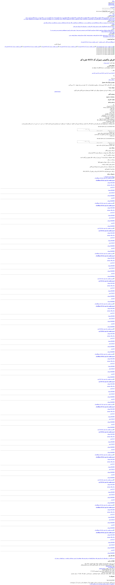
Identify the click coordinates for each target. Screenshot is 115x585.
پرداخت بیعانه (111, 79)
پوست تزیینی (103, 22)
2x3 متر (97, 73)
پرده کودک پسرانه (96, 30)
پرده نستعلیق (66, 30)
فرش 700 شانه (82, 17)
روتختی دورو (72, 35)
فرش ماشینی (111, 15)
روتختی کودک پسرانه (85, 35)
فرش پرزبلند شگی (37, 17)
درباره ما (102, 558)
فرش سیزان (106, 62)
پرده (113, 27)
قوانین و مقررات (58, 558)
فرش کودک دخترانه (72, 19)
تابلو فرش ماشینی (102, 19)
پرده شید (61, 30)
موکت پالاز (93, 26)
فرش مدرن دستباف (84, 22)
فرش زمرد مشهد (53, 19)
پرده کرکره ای (111, 31)
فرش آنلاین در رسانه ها (109, 558)
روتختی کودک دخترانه (100, 35)
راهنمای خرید (89, 558)
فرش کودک (87, 19)
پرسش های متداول (96, 558)
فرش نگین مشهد (40, 19)
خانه (113, 13)
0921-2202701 (109, 566)
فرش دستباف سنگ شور (48, 22)
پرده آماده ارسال (105, 31)
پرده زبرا (52, 30)
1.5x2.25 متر (111, 73)
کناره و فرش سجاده (110, 19)
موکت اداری (82, 26)
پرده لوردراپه (71, 30)
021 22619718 (111, 3)
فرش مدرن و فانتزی (45, 17)
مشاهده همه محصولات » (109, 176)
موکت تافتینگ (107, 26)
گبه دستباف (98, 22)
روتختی (113, 35)
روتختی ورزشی (108, 35)
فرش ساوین (46, 19)
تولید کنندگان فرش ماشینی (62, 19)
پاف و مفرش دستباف (58, 22)
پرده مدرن (80, 30)
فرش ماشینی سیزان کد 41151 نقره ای (89, 41)
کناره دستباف (77, 22)
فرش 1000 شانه (88, 17)
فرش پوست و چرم (110, 22)
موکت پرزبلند (88, 26)
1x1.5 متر (106, 73)
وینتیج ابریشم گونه (53, 17)
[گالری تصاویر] (105, 46)
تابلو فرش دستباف (92, 22)
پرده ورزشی (56, 30)
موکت (113, 24)
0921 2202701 (111, 4)
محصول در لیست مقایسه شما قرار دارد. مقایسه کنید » (102, 583)
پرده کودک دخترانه (104, 30)
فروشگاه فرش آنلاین (109, 41)
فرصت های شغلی (83, 558)
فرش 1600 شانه (68, 17)
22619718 (57, 91)
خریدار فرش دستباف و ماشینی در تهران (70, 558)
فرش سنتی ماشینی (110, 17)
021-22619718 (111, 567)
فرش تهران (34, 19)
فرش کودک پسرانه (81, 19)
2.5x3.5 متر (101, 73)
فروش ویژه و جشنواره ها (108, 36)
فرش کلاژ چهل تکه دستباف (69, 22)
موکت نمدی (112, 26)
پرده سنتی (84, 30)
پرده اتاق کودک (111, 30)
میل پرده (76, 30)
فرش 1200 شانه (95, 17)
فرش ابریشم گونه (61, 17)
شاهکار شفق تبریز (28, 19)
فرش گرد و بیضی (29, 17)
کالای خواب (111, 32)
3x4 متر (93, 73)
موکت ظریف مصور (99, 26)
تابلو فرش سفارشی (94, 19)
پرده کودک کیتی (89, 30)
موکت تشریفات (76, 26)
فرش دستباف (111, 20)
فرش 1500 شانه (102, 17)
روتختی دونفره (93, 35)
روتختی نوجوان (78, 35)
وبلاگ (113, 1)
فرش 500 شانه (75, 17)
